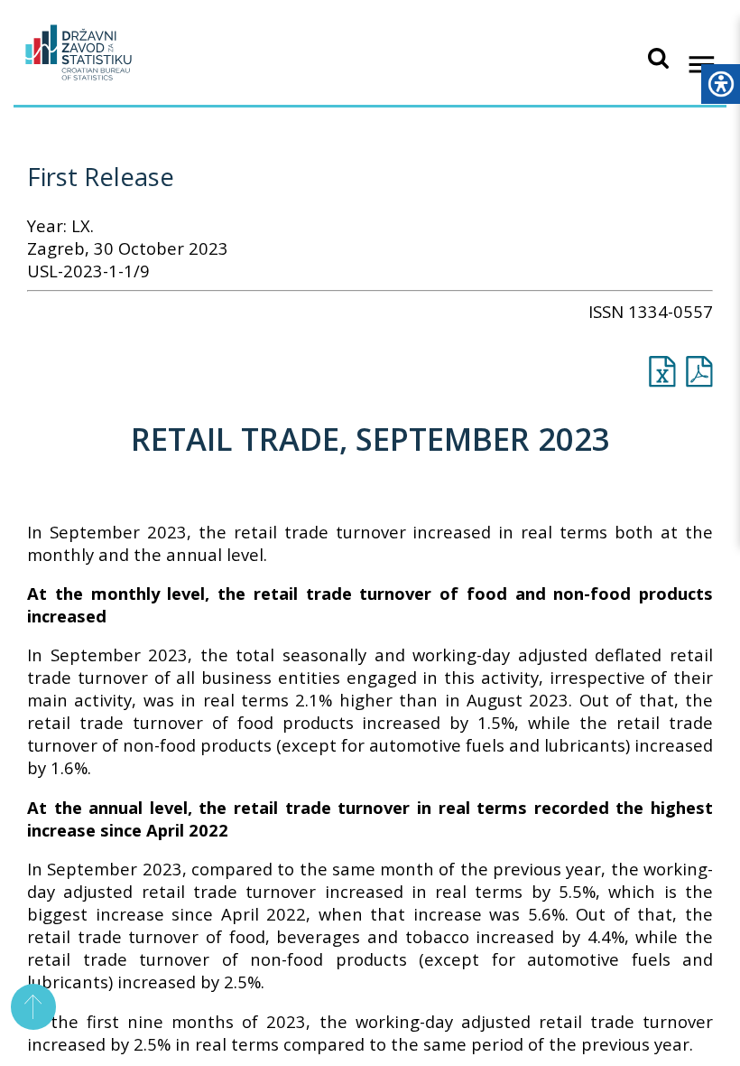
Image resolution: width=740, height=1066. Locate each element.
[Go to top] (34, 1007)
